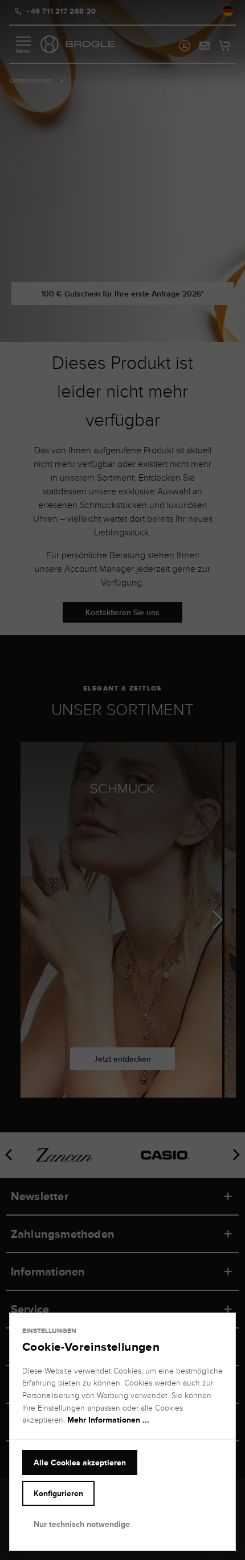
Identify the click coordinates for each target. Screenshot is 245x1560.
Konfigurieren (58, 1493)
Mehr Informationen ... (108, 1419)
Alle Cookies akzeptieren (80, 1462)
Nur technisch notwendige (82, 1524)
